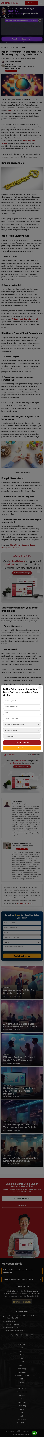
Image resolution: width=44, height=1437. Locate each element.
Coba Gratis (22, 748)
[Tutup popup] (40, 687)
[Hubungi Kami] (34, 1433)
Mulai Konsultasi (23, 742)
